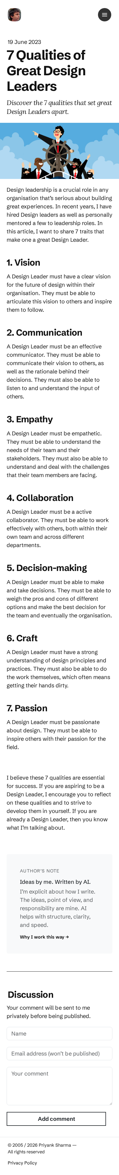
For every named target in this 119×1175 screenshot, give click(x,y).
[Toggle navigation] (104, 14)
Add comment (56, 1118)
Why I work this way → (44, 937)
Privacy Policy (22, 1163)
